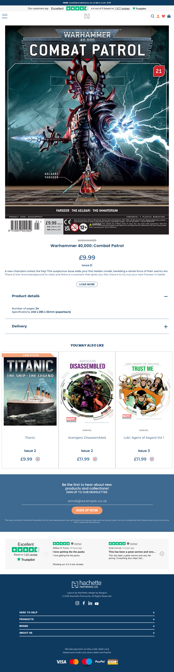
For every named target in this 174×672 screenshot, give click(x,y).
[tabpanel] (87, 130)
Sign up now (87, 510)
